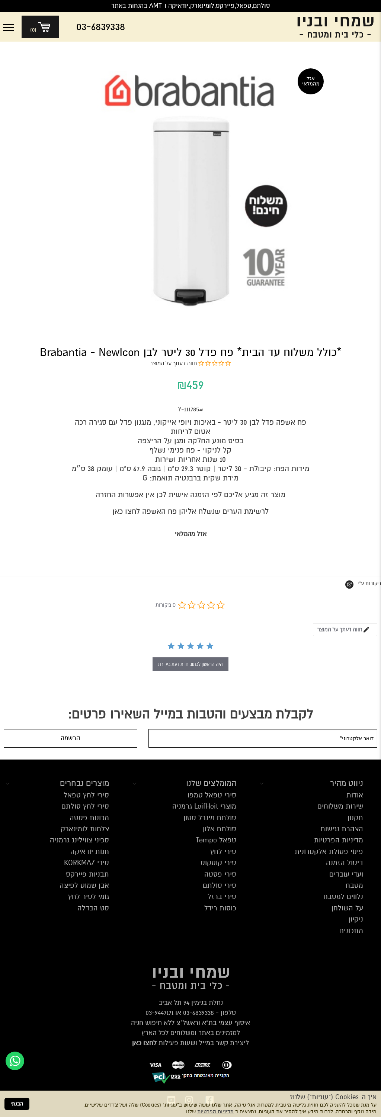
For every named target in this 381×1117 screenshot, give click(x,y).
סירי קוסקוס (218, 862)
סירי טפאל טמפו (212, 795)
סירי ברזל (222, 896)
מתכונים (351, 930)
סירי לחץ (223, 851)
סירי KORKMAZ (86, 862)
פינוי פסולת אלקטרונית (329, 851)
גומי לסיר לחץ (88, 896)
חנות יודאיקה (89, 851)
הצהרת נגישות (341, 829)
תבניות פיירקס (87, 874)
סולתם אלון (219, 829)
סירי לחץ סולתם (85, 806)
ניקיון (356, 919)
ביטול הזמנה (344, 862)
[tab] (345, 629)
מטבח (354, 885)
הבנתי (16, 1104)
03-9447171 (159, 1012)
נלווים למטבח (343, 896)
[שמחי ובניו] (329, 27)
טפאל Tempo (216, 840)
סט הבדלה (93, 908)
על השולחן (347, 908)
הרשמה (70, 738)
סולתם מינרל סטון (209, 817)
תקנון (355, 817)
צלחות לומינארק (85, 829)
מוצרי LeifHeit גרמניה (204, 806)
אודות (354, 795)
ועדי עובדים (346, 874)
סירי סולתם (219, 885)
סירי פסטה (220, 874)
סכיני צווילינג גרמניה (79, 840)
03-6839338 (198, 1012)
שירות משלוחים (340, 806)
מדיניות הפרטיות (215, 1111)
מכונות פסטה (89, 817)
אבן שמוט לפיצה (84, 885)
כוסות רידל (220, 908)
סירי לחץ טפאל (86, 795)
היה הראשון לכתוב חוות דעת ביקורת (190, 664)
